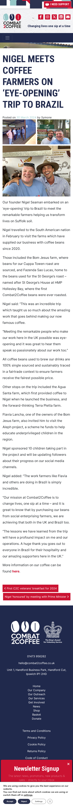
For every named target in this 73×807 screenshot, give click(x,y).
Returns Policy (36, 751)
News (36, 706)
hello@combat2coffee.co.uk (37, 663)
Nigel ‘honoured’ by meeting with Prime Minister (36, 596)
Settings (39, 801)
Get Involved (36, 702)
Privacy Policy (37, 737)
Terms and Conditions (36, 730)
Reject (24, 801)
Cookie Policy (36, 744)
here (15, 571)
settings (28, 795)
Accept (10, 801)
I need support (59, 4)
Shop (36, 710)
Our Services (36, 698)
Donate (36, 718)
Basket (36, 714)
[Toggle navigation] (7, 37)
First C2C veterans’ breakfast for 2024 (31, 588)
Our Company (36, 690)
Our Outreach (36, 694)
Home (36, 686)
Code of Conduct (36, 758)
